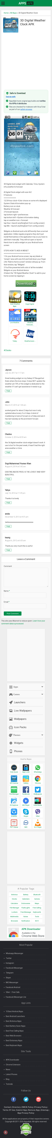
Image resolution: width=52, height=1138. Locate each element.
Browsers (14, 921)
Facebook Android (13, 987)
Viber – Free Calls (13, 992)
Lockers (14, 912)
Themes (16, 735)
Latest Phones (11, 1074)
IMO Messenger (12, 982)
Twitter (9, 958)
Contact (7, 1107)
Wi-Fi (37, 921)
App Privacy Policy (26, 1113)
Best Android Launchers (15, 1016)
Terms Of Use (9, 1110)
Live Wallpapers (23, 710)
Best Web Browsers (13, 1035)
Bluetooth (37, 895)
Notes (25, 916)
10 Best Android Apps (14, 1011)
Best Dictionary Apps (14, 1040)
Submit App (21, 1110)
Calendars (25, 899)
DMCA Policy (27, 1107)
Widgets (18, 742)
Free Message (26, 912)
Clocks (8, 350)
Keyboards (37, 912)
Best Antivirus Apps (13, 1021)
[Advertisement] (26, 59)
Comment (8, 566)
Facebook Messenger (14, 968)
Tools (37, 916)
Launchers (19, 702)
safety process (26, 109)
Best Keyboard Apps (14, 1045)
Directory (16, 1107)
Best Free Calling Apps (15, 1030)
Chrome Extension (13, 1064)
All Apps (13, 13)
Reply (8, 391)
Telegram (10, 972)
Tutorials (9, 1084)
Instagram (10, 963)
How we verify (11, 97)
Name (7, 591)
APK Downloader (12, 1059)
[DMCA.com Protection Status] (26, 1129)
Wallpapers (20, 718)
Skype (8, 977)
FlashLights (25, 908)
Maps (37, 903)
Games (16, 694)
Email (6, 602)
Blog (7, 1079)
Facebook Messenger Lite (16, 997)
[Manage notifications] (6, 1132)
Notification (25, 921)
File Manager (14, 908)
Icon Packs (20, 727)
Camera (37, 899)
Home (6, 13)
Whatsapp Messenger (14, 953)
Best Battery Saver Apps (15, 1026)
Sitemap (45, 1110)
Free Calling (37, 908)
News (8, 1069)
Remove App (34, 1110)
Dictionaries (25, 903)
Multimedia (14, 916)
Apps (15, 687)
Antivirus (14, 895)
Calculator (14, 903)
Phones (18, 751)
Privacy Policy (40, 1107)
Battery (25, 895)
